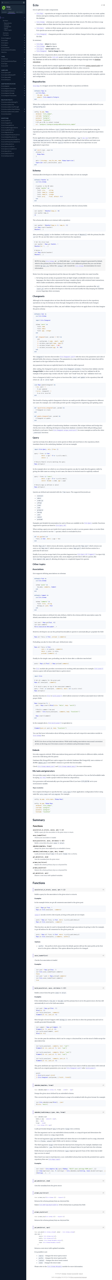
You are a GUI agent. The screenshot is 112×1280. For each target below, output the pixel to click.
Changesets (7, 26)
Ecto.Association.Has (7, 104)
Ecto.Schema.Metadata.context (53, 1240)
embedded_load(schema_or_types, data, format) (48, 851)
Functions (6, 35)
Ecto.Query (4, 43)
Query (6, 28)
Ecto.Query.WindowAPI (8, 75)
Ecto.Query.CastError (8, 146)
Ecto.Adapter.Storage (7, 93)
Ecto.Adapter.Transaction (8, 95)
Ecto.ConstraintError (7, 125)
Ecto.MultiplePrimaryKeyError (10, 134)
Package (64, 1274)
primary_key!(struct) (40, 862)
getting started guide (93, 65)
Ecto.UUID (4, 66)
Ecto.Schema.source (49, 1236)
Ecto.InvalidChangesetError (9, 127)
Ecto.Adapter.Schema (7, 91)
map (71, 1089)
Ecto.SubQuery (6, 79)
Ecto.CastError (5, 120)
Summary (6, 33)
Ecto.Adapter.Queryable (8, 88)
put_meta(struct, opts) (40, 873)
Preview (69, 1274)
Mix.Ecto (4, 52)
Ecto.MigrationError (7, 132)
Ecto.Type (4, 63)
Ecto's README (64, 68)
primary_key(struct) (39, 867)
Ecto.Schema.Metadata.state (51, 1242)
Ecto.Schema (5, 47)
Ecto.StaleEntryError (7, 153)
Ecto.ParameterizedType (8, 61)
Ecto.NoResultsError (7, 144)
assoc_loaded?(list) (39, 835)
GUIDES (4, 12)
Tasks (19, 12)
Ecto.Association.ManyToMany (10, 109)
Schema (6, 25)
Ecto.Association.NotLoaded (10, 111)
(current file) (75, 1274)
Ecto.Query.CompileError (9, 149)
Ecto (8, 7)
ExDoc (59, 1277)
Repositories (8, 23)
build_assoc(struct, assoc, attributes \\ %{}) (48, 840)
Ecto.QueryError (6, 151)
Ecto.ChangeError (6, 123)
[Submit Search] (2, 3)
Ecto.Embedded (6, 114)
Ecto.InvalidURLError (7, 130)
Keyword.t (61, 1197)
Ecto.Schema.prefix (49, 1238)
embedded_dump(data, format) (42, 846)
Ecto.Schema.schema (49, 1232)
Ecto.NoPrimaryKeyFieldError (10, 139)
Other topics (8, 30)
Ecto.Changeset (6, 38)
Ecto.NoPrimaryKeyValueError (10, 141)
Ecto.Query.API (6, 72)
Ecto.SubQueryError (7, 156)
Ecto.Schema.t (51, 1089)
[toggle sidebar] (24, 3)
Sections (5, 20)
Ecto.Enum (4, 59)
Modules (11, 12)
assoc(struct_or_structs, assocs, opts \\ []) (48, 830)
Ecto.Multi (4, 40)
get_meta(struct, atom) (40, 857)
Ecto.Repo (4, 45)
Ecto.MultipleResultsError (9, 137)
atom (64, 1089)
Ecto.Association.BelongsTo (9, 102)
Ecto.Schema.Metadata (8, 50)
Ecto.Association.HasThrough (10, 107)
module (48, 1119)
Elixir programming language (78, 1277)
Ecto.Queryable (6, 77)
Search (81, 1273)
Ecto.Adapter (5, 86)
